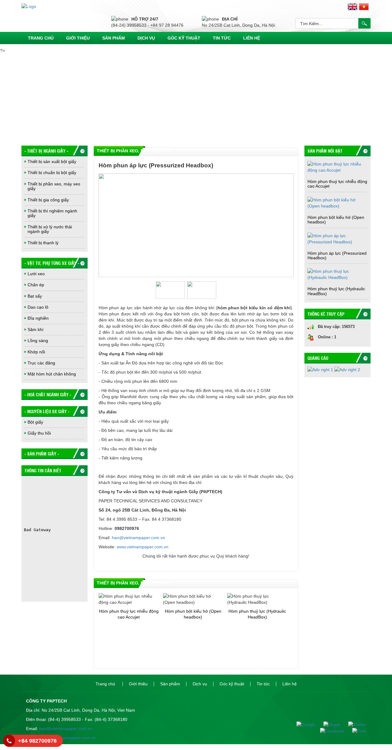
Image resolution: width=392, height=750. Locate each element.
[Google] (303, 724)
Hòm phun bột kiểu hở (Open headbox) (335, 219)
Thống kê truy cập (326, 314)
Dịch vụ (146, 38)
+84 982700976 (37, 741)
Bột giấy (35, 422)
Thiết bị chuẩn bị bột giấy (52, 172)
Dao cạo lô (38, 307)
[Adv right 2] (347, 371)
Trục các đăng (41, 362)
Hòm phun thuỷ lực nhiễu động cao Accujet (337, 183)
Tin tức (222, 38)
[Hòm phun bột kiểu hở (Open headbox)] (337, 202)
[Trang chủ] (28, 6)
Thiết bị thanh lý (43, 242)
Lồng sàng (38, 340)
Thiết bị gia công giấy (48, 199)
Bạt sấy (35, 296)
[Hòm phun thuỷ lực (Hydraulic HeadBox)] (337, 274)
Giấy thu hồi (39, 433)
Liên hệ (251, 38)
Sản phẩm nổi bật (324, 151)
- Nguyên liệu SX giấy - (47, 411)
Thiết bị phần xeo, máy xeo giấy (54, 186)
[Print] (355, 730)
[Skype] (329, 724)
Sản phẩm (113, 38)
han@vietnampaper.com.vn (138, 537)
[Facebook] (329, 730)
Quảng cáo (317, 358)
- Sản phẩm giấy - (41, 453)
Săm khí (35, 329)
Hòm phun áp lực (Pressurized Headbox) (337, 255)
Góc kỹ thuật (184, 38)
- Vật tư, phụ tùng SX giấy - (51, 263)
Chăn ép (36, 284)
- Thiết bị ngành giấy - (46, 151)
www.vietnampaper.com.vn (142, 546)
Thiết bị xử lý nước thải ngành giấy (50, 229)
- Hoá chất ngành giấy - (47, 394)
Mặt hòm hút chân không (52, 373)
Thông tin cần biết (42, 470)
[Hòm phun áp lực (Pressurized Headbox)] (337, 238)
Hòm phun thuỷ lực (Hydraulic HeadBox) (336, 291)
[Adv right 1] (320, 371)
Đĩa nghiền (38, 318)
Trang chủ (41, 38)
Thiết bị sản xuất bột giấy (52, 161)
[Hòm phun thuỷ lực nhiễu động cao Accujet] (337, 166)
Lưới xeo (36, 273)
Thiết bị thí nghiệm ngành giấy (52, 213)
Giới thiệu (78, 38)
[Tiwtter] (353, 724)
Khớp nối (36, 351)
